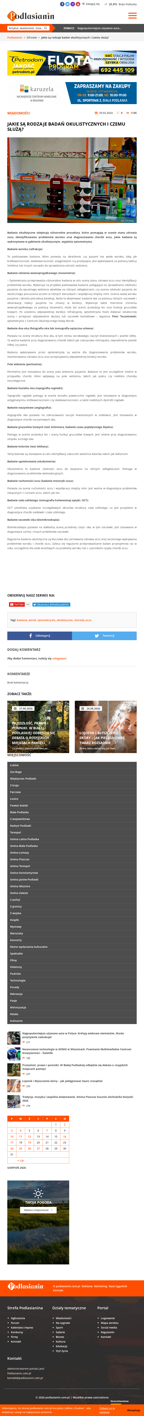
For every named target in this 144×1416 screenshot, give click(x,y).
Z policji (15, 899)
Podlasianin (14, 37)
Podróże (15, 973)
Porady (14, 987)
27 (38, 1148)
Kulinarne (16, 1021)
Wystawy (16, 926)
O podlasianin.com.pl (66, 1286)
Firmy (14, 1337)
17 (11, 1142)
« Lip (21, 1160)
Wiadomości (18, 113)
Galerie (60, 1332)
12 (29, 1136)
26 (29, 1148)
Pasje (13, 1000)
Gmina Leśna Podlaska (24, 839)
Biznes (60, 1337)
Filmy (13, 960)
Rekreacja (16, 994)
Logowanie (108, 1318)
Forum (15, 1323)
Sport (59, 1327)
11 (20, 1136)
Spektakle (16, 953)
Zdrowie (32, 37)
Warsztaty (16, 933)
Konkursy (17, 1332)
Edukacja (61, 1346)
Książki (14, 920)
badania (22, 620)
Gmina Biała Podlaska (24, 846)
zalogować (59, 658)
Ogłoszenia (18, 1318)
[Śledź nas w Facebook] (62, 4)
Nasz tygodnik (118, 1286)
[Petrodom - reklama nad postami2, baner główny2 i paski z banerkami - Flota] (72, 62)
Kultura (60, 1341)
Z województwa (20, 819)
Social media (109, 1327)
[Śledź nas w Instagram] (72, 4)
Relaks (14, 1014)
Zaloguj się (92, 4)
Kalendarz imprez (22, 1327)
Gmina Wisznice (20, 886)
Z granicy (16, 906)
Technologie (18, 980)
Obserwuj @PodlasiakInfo (52, 604)
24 (11, 1148)
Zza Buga (16, 772)
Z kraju (14, 785)
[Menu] (132, 16)
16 (64, 1136)
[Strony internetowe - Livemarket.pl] (123, 1404)
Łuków (14, 765)
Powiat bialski (19, 805)
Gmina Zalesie (19, 893)
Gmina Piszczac (20, 859)
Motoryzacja (18, 1007)
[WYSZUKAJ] (28, 28)
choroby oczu (83, 620)
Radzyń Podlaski (20, 825)
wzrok (32, 620)
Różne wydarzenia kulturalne (28, 947)
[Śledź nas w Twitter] (67, 4)
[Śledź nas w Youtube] (78, 4)
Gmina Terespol (20, 866)
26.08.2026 (25, 708)
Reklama (87, 1286)
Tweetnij (108, 635)
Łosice (14, 799)
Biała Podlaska (19, 812)
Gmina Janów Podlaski (24, 879)
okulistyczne (65, 620)
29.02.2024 (105, 113)
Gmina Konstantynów (24, 873)
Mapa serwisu (109, 1323)
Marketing (100, 1286)
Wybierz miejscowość (36, 1210)
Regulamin (107, 1332)
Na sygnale (63, 1323)
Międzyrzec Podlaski (23, 778)
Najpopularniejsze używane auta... (99, 28)
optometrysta (46, 620)
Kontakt (58, 1290)
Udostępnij (42, 635)
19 (29, 1142)
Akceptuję (133, 1410)
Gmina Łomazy (19, 852)
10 (11, 1136)
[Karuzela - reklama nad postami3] (72, 93)
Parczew (15, 792)
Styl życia (62, 1351)
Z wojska (15, 913)
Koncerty (16, 940)
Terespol (15, 832)
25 (20, 1148)
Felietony (16, 967)
